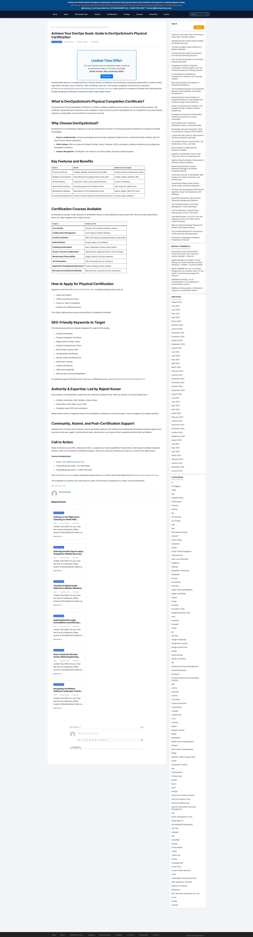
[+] (106, 740)
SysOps (174, 844)
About (62, 935)
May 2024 (175, 406)
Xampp (174, 901)
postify (174, 780)
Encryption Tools (178, 609)
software (174, 832)
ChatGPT (175, 536)
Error (173, 617)
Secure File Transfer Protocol (182, 795)
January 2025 (176, 375)
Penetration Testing (179, 765)
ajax (173, 494)
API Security (176, 517)
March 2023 (176, 455)
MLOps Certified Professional (169, 5)
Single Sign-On (177, 821)
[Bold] (78, 740)
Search (174, 24)
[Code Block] (98, 740)
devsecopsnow (69, 42)
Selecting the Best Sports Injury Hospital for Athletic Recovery (68, 552)
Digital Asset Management (181, 590)
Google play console (179, 643)
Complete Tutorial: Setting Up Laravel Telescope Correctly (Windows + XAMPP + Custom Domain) (187, 262)
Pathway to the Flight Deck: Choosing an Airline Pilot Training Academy (66, 519)
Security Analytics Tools (180, 799)
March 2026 (176, 321)
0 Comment (94, 42)
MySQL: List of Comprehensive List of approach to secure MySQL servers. (185, 281)
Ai (172, 482)
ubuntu (174, 859)
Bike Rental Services (179, 532)
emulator (174, 605)
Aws (173, 528)
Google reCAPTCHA (179, 647)
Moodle (174, 745)
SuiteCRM (175, 840)
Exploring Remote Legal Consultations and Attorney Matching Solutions (66, 622)
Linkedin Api (176, 715)
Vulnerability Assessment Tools (183, 878)
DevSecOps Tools (76, 935)
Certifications (104, 935)
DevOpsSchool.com (63, 475)
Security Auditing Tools (180, 803)
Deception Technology (180, 571)
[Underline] (84, 740)
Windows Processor (179, 886)
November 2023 (177, 429)
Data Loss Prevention (179, 559)
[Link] (101, 740)
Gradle (174, 651)
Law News (175, 699)
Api (172, 513)
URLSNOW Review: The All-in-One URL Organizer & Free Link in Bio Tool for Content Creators (187, 219)
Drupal (174, 601)
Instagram (175, 674)
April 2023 (175, 452)
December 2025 (177, 333)
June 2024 (175, 402)
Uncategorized (61, 27)
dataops (174, 567)
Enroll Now (106, 76)
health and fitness (178, 659)
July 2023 (175, 444)
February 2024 (177, 417)
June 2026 (175, 310)
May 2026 (175, 314)
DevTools (175, 586)
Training (118, 935)
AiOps (173, 490)
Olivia (55, 523)
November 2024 (177, 383)
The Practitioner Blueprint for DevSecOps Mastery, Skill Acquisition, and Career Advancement (187, 91)
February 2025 (177, 371)
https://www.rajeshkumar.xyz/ (146, 475)
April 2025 (175, 363)
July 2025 (175, 352)
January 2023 (176, 463)
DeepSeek (175, 574)
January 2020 (176, 471)
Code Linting (176, 540)
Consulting (143, 935)
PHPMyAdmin (176, 772)
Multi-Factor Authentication (182, 749)
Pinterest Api (176, 776)
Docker (174, 597)
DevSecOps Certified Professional (140, 5)
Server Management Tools (181, 817)
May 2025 (175, 360)
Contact (156, 935)
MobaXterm (176, 738)
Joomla (174, 688)
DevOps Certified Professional (86, 5)
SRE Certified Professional (112, 5)
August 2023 (176, 440)
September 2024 (178, 390)
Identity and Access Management (184, 666)
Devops (174, 578)
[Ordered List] (89, 740)
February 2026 (177, 325)
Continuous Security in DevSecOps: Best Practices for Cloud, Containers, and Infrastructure (187, 177)
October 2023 (177, 432)
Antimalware (176, 502)
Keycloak (174, 692)
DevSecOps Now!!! (197, 935)
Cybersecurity (176, 555)
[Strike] (87, 740)
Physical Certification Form (83, 290)
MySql (173, 753)
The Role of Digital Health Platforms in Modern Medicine (67, 587)
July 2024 (175, 398)
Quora (173, 784)
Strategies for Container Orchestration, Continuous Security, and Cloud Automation (186, 116)
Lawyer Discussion (178, 703)
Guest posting (177, 655)
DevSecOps (176, 582)
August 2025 (176, 348)
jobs (173, 684)
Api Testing (175, 521)
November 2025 (177, 337)
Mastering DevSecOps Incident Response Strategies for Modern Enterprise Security (184, 168)
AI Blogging (175, 486)
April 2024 (175, 409)
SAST (173, 788)
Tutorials (130, 935)
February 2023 (177, 459)
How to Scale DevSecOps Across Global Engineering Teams (65, 657)
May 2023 (175, 448)
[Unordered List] (92, 740)
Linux (173, 719)
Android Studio (177, 498)
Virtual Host (176, 867)
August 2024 (176, 394)
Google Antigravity (178, 640)
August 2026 (176, 302)
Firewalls (174, 624)
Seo (173, 813)
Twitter (174, 851)
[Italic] (81, 740)
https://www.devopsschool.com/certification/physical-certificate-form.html (83, 89)
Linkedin (174, 711)
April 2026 (175, 317)
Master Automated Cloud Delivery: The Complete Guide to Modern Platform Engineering (186, 108)
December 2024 (177, 379)
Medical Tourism (178, 730)
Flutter (174, 628)
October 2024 (177, 386)
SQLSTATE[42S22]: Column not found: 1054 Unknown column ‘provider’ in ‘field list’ (185, 254)
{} (103, 740)
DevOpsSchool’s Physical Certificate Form (128, 379)
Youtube (174, 905)
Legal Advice (176, 707)
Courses (91, 935)
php (172, 769)
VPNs (173, 874)
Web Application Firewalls (181, 882)
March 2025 (176, 367)
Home (53, 27)
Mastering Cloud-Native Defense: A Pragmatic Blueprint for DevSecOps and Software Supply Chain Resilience (187, 99)
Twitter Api (175, 855)
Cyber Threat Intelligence (181, 551)
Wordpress (175, 890)
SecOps (174, 791)
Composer (175, 544)
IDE (172, 663)
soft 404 (174, 828)
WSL (185, 894)
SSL (173, 836)
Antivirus (174, 505)
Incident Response (178, 670)
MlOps (174, 734)
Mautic (174, 726)
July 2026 (175, 306)
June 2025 (175, 356)
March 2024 (176, 413)
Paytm (174, 761)
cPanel (174, 548)
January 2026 (176, 329)
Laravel (174, 696)
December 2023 (177, 425)
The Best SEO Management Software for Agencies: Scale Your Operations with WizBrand (187, 192)
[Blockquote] (95, 740)
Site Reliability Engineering (181, 825)
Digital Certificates (178, 594)
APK (173, 525)
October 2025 (176, 340)
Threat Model (176, 847)
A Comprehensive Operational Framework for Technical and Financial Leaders (186, 76)
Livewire (174, 722)
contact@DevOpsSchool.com (73, 462)
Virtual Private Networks (181, 870)
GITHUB (174, 636)
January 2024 (176, 421)
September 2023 (178, 436)
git (172, 632)
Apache (174, 509)
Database (175, 563)
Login (141, 727)
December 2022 (177, 467)
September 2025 (178, 344)
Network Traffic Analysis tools (183, 757)
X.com (173, 897)
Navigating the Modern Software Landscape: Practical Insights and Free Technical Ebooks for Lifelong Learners (68, 692)
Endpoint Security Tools (180, 613)
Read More (57, 536)
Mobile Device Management (182, 742)
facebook (175, 620)
